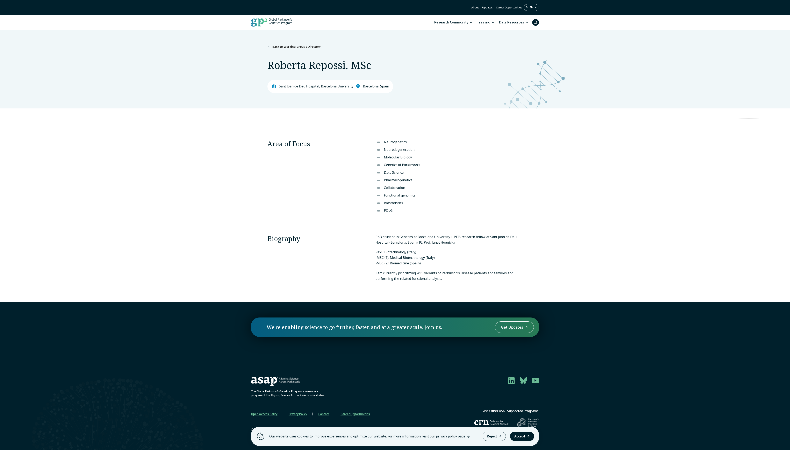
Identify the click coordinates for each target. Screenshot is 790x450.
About (475, 7)
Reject (492, 436)
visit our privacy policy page (443, 436)
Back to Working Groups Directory (296, 46)
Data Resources (511, 22)
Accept (519, 436)
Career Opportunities (509, 7)
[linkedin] (511, 380)
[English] (531, 7)
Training (483, 22)
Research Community (451, 22)
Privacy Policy (298, 414)
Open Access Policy (264, 414)
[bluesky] (523, 380)
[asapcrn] (491, 422)
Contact (323, 414)
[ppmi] (528, 422)
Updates (487, 7)
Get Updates (512, 327)
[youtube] (535, 380)
